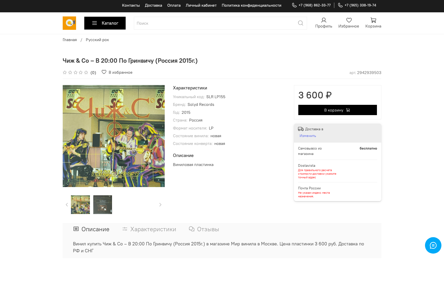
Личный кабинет (201, 5)
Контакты (131, 5)
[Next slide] (156, 136)
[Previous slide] (71, 136)
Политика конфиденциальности (251, 5)
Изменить (308, 135)
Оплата (174, 5)
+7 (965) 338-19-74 (360, 5)
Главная (70, 39)
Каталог (110, 23)
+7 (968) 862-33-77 (315, 5)
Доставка (153, 5)
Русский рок (97, 39)
